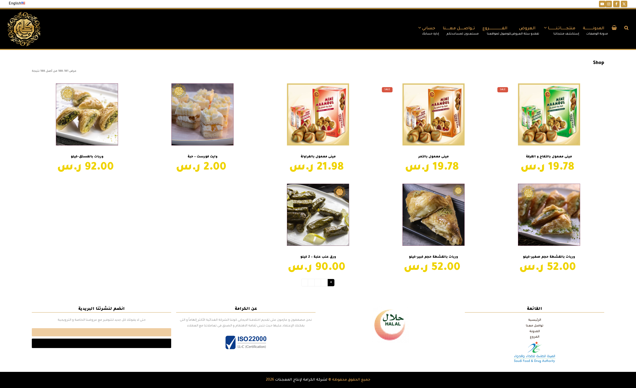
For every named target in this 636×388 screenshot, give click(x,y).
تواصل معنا (534, 326)
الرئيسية (534, 320)
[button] (614, 29)
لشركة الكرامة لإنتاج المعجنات (301, 380)
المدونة (534, 331)
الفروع (534, 337)
